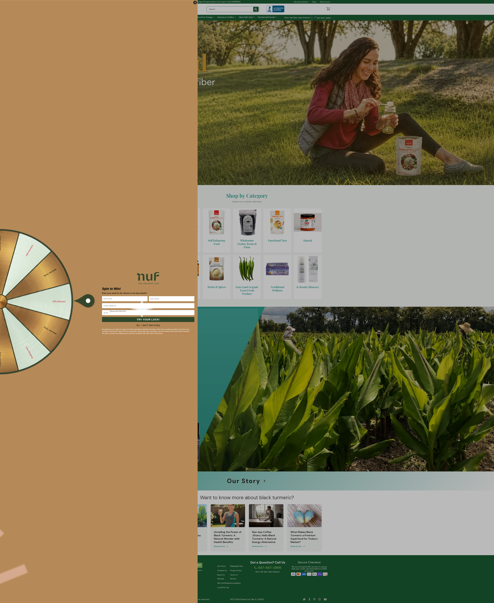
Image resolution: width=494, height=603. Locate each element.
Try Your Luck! (148, 319)
